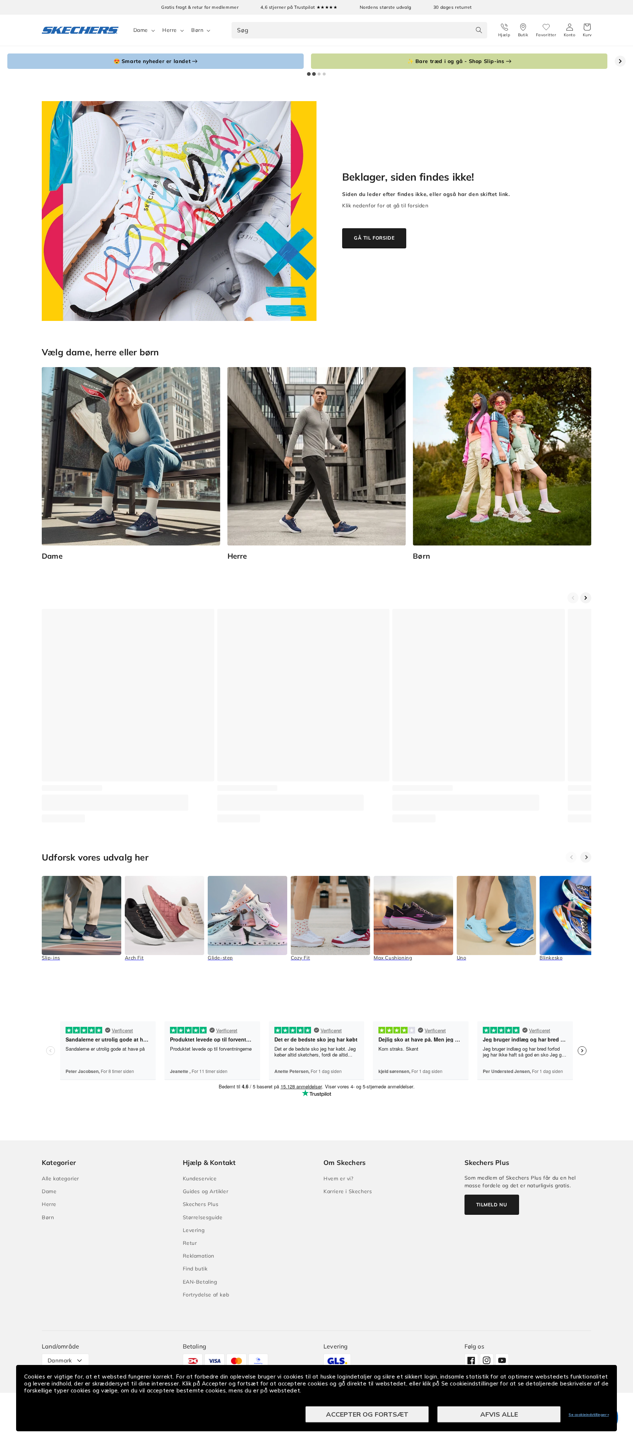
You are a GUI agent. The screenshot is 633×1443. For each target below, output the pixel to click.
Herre (169, 30)
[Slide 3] (319, 74)
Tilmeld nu (491, 1204)
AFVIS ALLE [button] (499, 1414)
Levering (194, 1230)
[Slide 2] (314, 74)
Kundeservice (200, 1178)
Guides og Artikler (206, 1191)
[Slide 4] (324, 74)
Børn (197, 30)
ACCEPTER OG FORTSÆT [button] (367, 1414)
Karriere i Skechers (347, 1191)
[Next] (585, 857)
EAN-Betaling (200, 1282)
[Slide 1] (309, 74)
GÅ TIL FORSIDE (374, 238)
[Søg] (479, 30)
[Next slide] (620, 61)
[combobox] (359, 30)
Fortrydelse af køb (206, 1294)
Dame (140, 30)
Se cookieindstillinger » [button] (589, 1414)
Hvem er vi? (338, 1178)
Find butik (195, 1268)
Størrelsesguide (203, 1217)
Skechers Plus (201, 1204)
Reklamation (199, 1256)
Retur (190, 1243)
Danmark (60, 1360)
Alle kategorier (60, 1178)
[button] (587, 30)
